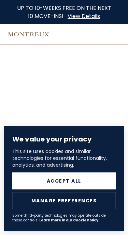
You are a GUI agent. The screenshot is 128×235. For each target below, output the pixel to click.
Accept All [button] (64, 181)
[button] (36, 83)
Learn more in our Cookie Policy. (69, 220)
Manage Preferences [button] (64, 200)
